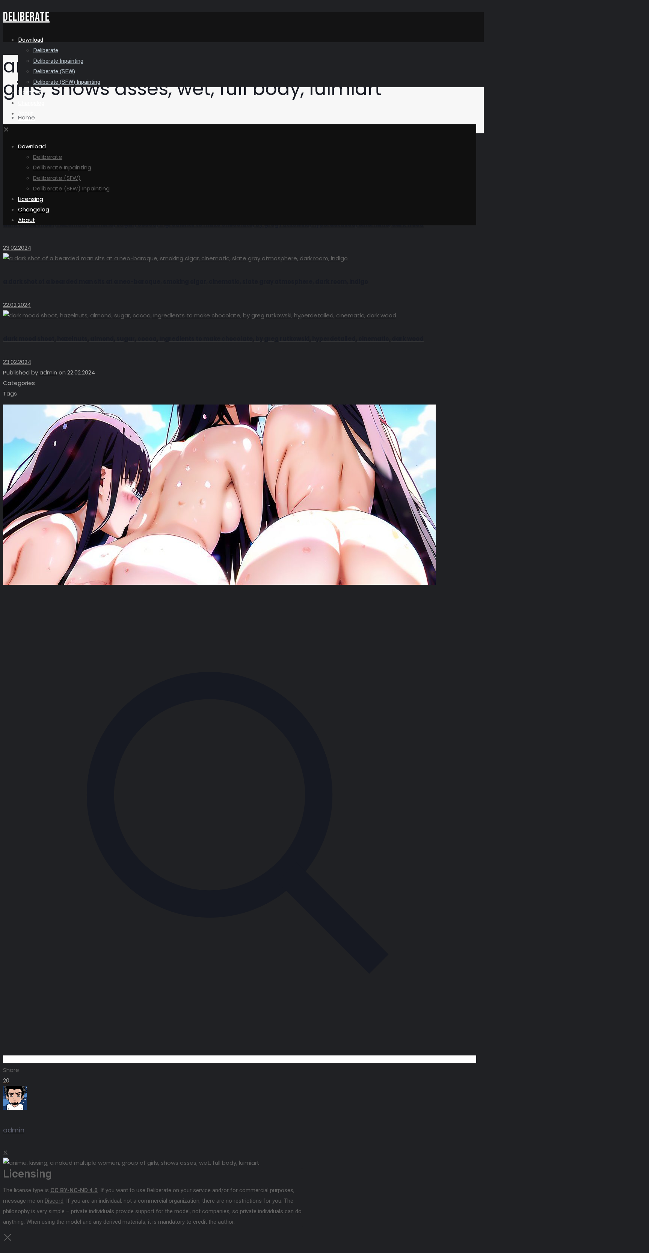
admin (48, 372)
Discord (54, 1200)
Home (26, 117)
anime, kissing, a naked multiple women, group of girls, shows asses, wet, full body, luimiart (143, 128)
